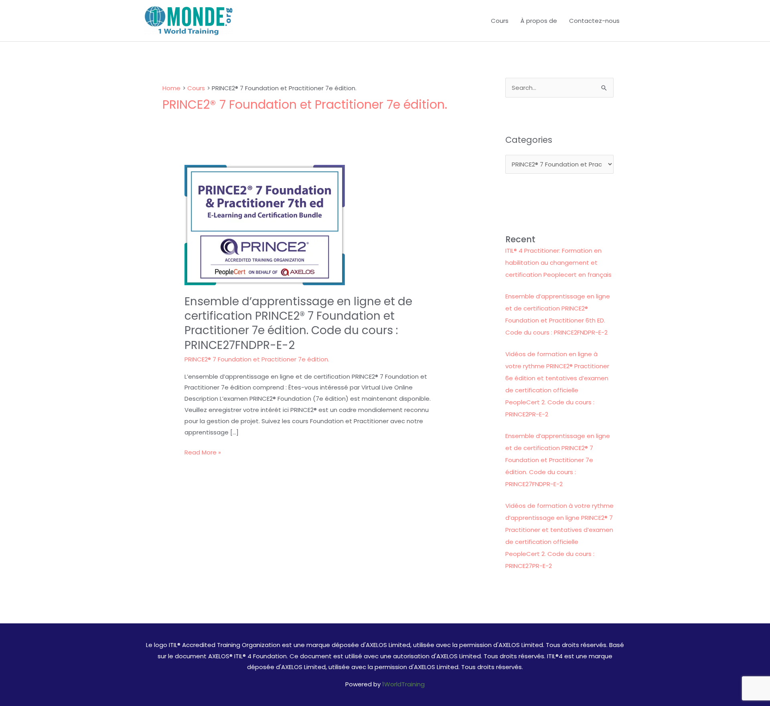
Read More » (202, 453)
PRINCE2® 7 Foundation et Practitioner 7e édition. (256, 359)
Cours (500, 20)
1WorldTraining (403, 684)
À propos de (539, 20)
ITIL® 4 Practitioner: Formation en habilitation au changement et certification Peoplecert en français (558, 262)
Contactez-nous (594, 20)
